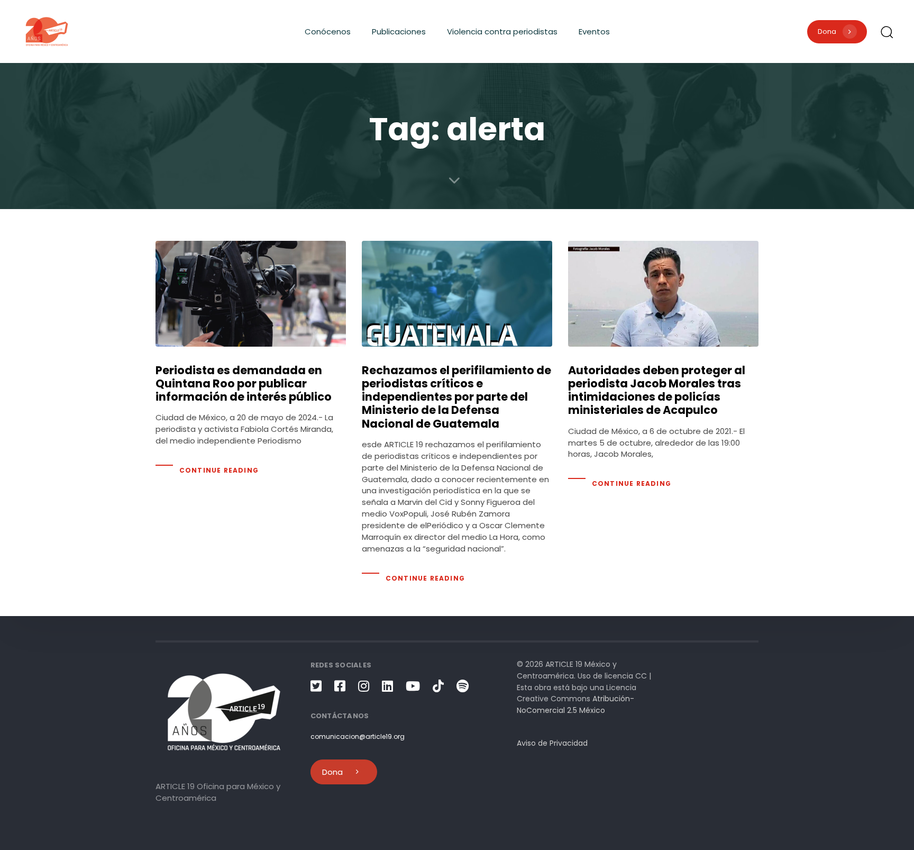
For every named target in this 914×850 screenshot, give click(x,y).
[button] (886, 31)
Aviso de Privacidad (552, 743)
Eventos (594, 31)
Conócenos (328, 31)
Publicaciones (399, 31)
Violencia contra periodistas (502, 31)
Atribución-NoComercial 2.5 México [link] (575, 704)
